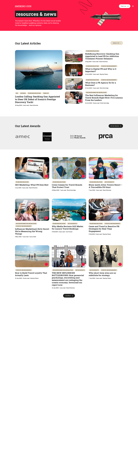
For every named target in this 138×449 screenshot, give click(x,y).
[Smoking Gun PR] (23, 6)
